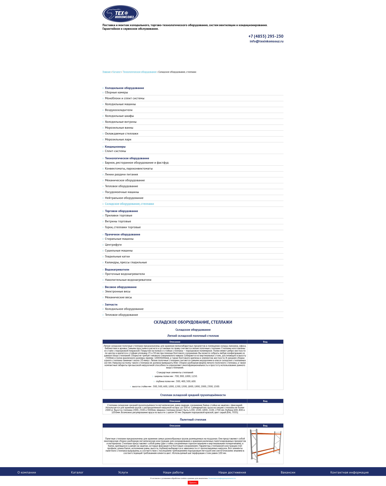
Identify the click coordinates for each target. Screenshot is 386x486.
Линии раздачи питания (121, 174)
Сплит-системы (115, 151)
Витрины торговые (118, 221)
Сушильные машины (119, 250)
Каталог (116, 71)
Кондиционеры (115, 147)
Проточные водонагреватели (125, 274)
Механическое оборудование (125, 180)
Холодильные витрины (121, 122)
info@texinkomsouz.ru (266, 41)
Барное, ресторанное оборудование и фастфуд (137, 163)
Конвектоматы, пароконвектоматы (129, 168)
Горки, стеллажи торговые (123, 227)
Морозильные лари (118, 139)
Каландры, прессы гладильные (126, 262)
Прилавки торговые (118, 215)
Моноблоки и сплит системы (124, 98)
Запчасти (111, 304)
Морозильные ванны (119, 128)
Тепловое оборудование (121, 186)
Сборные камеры (116, 92)
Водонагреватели (117, 269)
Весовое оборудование (121, 287)
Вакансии (288, 472)
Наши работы (173, 472)
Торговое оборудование (121, 211)
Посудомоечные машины (122, 192)
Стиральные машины (119, 239)
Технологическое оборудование (139, 71)
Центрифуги (113, 245)
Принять (193, 482)
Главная (106, 71)
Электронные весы (117, 291)
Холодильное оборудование (124, 88)
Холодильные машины (120, 104)
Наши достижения (232, 472)
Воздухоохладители (119, 110)
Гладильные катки (117, 256)
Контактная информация (125, 67)
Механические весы (118, 297)
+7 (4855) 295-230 (265, 36)
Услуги (123, 472)
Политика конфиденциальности (222, 478)
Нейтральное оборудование (124, 198)
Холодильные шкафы (119, 116)
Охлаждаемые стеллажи (121, 133)
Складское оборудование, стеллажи (129, 204)
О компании (26, 472)
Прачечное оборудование (122, 234)
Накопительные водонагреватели (128, 280)
